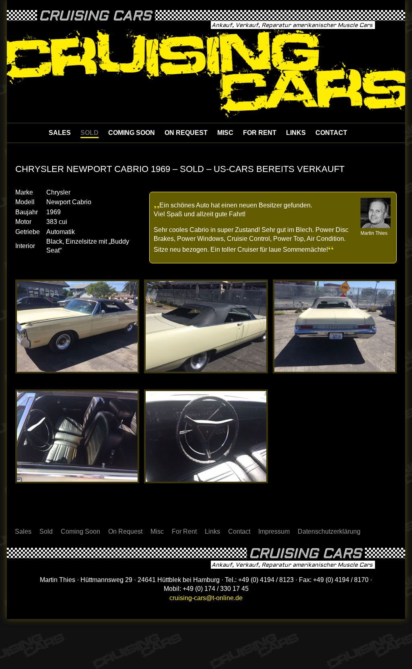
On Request (186, 132)
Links (296, 132)
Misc (225, 132)
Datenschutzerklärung (329, 531)
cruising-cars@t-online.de (206, 597)
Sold (89, 132)
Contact (331, 132)
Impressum (274, 531)
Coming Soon (131, 132)
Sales (60, 132)
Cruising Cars (95, 16)
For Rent (259, 132)
